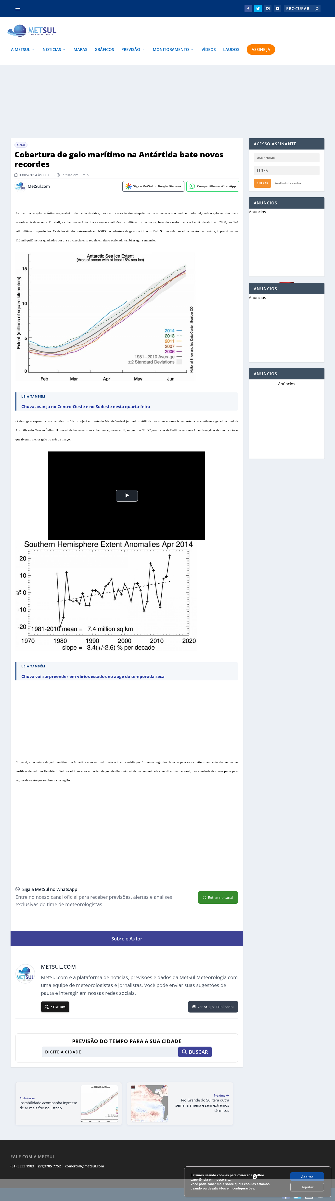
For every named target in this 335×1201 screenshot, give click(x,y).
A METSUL (20, 50)
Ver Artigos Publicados (215, 1006)
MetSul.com (39, 186)
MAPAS (80, 50)
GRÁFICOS (104, 50)
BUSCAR (198, 1052)
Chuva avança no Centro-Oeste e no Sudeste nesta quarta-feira (85, 406)
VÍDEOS (209, 50)
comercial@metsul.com (84, 1166)
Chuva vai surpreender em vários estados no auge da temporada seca (93, 676)
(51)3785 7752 (49, 1166)
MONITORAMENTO (171, 50)
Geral (21, 145)
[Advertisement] (167, 1190)
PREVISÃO (130, 50)
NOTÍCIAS (52, 50)
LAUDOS (231, 50)
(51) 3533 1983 (22, 1166)
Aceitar (307, 1177)
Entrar (262, 183)
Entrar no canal (220, 897)
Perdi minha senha (287, 183)
